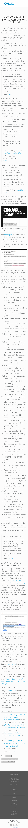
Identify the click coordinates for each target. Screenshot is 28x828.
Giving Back (14, 805)
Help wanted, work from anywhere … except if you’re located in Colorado (14, 743)
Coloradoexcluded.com (12, 733)
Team (14, 799)
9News (11, 94)
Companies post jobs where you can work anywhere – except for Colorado (14, 717)
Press (14, 803)
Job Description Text (10, 759)
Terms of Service (14, 811)
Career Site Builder (14, 779)
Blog (14, 788)
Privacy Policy (14, 813)
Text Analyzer (11, 664)
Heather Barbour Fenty (15, 752)
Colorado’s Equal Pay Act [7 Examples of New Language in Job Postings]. (13, 681)
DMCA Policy (14, 814)
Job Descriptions (8, 762)
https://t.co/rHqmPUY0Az (12, 153)
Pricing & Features (14, 781)
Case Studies (14, 790)
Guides (14, 789)
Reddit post (8, 235)
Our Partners (14, 802)
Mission (14, 797)
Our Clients (14, 800)
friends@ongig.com (14, 827)
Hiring (24, 752)
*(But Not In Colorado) (12, 735)
